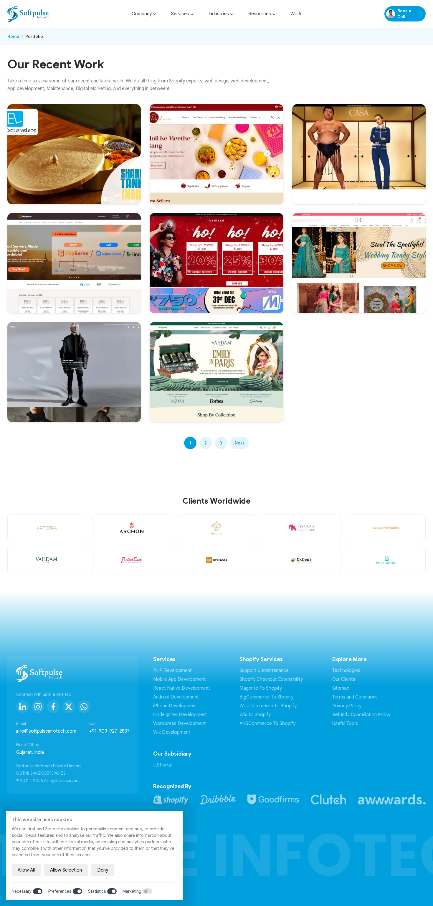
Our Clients (343, 679)
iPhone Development (175, 706)
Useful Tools (345, 723)
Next (239, 443)
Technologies (346, 670)
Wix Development (171, 732)
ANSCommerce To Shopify (267, 723)
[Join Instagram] (38, 706)
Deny (102, 870)
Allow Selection (66, 870)
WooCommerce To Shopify (268, 706)
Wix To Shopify (255, 715)
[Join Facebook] (53, 706)
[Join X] (68, 706)
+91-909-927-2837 (109, 731)
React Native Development (181, 688)
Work (295, 14)
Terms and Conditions (355, 697)
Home (13, 36)
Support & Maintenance (264, 670)
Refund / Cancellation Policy (361, 715)
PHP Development (172, 670)
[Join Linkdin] (22, 706)
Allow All (26, 870)
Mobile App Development (179, 679)
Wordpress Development (179, 723)
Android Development (176, 697)
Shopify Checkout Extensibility (271, 679)
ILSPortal (162, 765)
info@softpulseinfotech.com (46, 731)
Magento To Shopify (260, 688)
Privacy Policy (346, 706)
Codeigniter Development (180, 715)
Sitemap (340, 688)
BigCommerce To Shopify (266, 697)
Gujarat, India (30, 752)
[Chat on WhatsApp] (83, 706)
